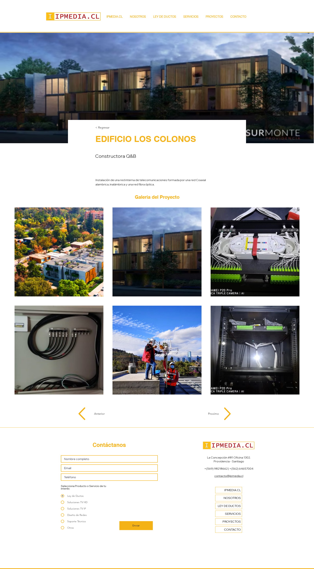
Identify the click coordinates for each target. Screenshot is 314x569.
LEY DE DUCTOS (229, 506)
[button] (193, 16)
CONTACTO (232, 529)
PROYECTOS (231, 521)
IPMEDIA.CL (232, 490)
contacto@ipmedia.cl (228, 476)
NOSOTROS (232, 498)
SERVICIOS (233, 514)
